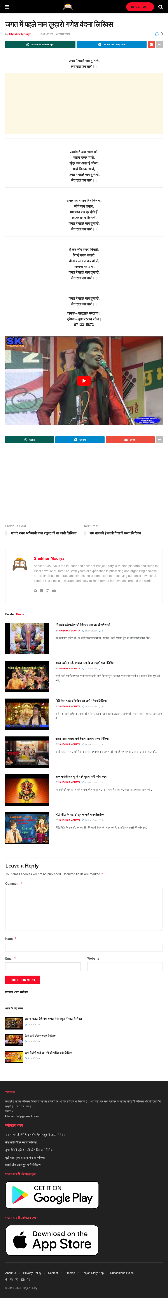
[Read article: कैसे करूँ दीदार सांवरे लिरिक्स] (14, 1040)
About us (11, 1273)
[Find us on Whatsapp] (28, 1279)
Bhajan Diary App (93, 1273)
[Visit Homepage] (67, 7)
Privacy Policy (32, 1273)
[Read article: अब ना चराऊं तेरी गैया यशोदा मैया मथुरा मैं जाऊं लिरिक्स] (14, 1023)
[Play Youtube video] (84, 380)
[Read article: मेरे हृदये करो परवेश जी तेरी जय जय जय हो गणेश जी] (27, 638)
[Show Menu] (7, 6)
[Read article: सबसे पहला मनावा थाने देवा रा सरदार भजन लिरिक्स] (27, 752)
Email (10, 958)
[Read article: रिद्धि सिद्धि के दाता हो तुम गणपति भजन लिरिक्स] (27, 828)
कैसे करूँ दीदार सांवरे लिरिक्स (40, 1036)
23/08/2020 (90, 668)
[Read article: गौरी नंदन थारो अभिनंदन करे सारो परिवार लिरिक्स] (27, 714)
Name (11, 938)
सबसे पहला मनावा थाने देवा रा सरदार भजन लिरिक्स (82, 738)
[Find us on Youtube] (22, 1279)
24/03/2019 (90, 706)
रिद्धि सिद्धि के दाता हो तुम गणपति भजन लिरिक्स (80, 814)
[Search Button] (160, 6)
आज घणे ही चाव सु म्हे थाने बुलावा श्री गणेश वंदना (81, 776)
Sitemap (70, 1273)
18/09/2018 (90, 820)
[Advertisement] (84, 103)
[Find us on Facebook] (6, 1279)
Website (93, 958)
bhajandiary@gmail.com (22, 1116)
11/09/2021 (46, 34)
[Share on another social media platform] (159, 44)
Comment (14, 883)
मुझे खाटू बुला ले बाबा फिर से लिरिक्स (25, 1157)
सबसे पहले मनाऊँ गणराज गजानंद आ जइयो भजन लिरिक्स (85, 662)
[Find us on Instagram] (11, 1279)
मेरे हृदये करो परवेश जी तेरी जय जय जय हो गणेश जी (83, 624)
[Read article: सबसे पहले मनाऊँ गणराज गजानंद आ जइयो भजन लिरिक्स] (27, 676)
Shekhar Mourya (20, 34)
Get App (142, 7)
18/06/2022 (90, 630)
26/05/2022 (90, 744)
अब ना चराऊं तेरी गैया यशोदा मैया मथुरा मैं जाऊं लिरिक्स (53, 1019)
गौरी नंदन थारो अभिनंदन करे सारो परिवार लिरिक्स (81, 700)
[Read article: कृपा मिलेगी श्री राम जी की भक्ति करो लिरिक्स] (14, 1057)
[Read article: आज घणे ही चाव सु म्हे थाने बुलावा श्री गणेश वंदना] (27, 790)
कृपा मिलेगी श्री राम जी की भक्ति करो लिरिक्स (48, 1053)
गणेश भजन (64, 34)
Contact (53, 1273)
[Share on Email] (151, 44)
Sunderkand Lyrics (122, 1273)
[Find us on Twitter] (17, 1279)
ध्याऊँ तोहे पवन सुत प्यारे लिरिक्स (22, 1165)
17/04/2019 (90, 782)
